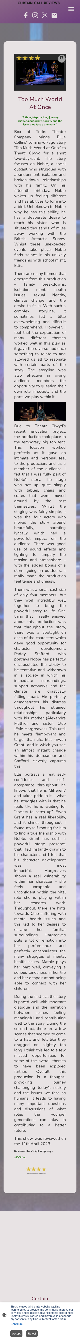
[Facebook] (26, 15)
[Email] (54, 15)
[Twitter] (45, 15)
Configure (17, 1324)
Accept (16, 1333)
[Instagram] (35, 15)
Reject (32, 1333)
